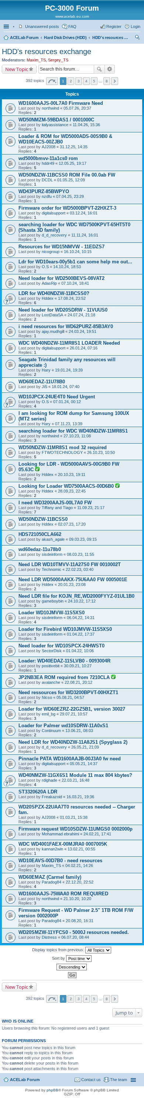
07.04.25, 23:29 (70, 196)
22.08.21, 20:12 (78, 682)
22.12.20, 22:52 (79, 882)
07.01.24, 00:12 (67, 401)
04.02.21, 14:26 (79, 865)
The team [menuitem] (118, 1079)
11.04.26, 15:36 (86, 124)
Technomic (51, 569)
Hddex (48, 298)
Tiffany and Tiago (57, 507)
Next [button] (114, 81)
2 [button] (71, 81)
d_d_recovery (54, 235)
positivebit (50, 666)
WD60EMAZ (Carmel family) (49, 877)
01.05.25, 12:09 (71, 180)
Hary (46, 370)
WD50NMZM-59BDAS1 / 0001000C (56, 119)
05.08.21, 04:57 (70, 697)
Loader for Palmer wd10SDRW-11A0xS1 (63, 725)
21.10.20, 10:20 (77, 898)
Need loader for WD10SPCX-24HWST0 (61, 646)
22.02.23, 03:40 (79, 569)
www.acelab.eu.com (72, 16)
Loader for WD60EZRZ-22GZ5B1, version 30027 (71, 709)
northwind (50, 108)
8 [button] (107, 81)
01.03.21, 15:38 (74, 817)
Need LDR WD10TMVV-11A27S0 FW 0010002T (69, 564)
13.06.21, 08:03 (79, 730)
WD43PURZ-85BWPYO (43, 191)
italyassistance (55, 124)
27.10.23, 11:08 (77, 436)
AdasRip (49, 283)
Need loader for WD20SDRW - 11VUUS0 (62, 310)
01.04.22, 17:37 (81, 634)
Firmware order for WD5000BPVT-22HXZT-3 (67, 208)
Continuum (51, 730)
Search (99, 69)
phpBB (52, 1090)
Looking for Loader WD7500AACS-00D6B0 (66, 486)
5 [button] (94, 81)
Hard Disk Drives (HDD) (65, 37)
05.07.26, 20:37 (77, 108)
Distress (49, 937)
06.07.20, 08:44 (75, 937)
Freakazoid (52, 797)
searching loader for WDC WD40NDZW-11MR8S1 (73, 431)
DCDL (47, 180)
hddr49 (48, 163)
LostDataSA (52, 315)
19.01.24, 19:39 (69, 370)
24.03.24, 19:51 (82, 331)
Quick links (7, 26)
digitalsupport (53, 213)
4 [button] (86, 81)
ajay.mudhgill (53, 331)
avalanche (51, 682)
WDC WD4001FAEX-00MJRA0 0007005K (62, 844)
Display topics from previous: (58, 950)
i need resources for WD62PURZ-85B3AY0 (65, 326)
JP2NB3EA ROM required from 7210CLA (64, 677)
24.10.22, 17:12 (82, 601)
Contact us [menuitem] (91, 1079)
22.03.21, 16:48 (75, 780)
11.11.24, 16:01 (84, 235)
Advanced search (110, 69)
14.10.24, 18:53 (67, 266)
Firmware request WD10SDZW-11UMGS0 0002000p (75, 829)
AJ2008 (48, 147)
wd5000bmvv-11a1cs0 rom (48, 158)
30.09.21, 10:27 (78, 666)
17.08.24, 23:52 (72, 298)
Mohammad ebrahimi (60, 834)
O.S (45, 266)
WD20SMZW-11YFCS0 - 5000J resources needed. (73, 932)
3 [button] (79, 81)
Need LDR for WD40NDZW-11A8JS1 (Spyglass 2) (72, 742)
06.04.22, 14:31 (81, 617)
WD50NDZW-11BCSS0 (43, 519)
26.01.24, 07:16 (83, 348)
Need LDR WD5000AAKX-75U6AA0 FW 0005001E (72, 579)
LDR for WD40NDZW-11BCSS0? (53, 293)
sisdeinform (52, 554)
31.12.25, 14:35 (74, 147)
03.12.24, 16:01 (83, 213)
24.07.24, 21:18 (81, 315)
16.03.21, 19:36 (80, 797)
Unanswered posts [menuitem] (42, 26)
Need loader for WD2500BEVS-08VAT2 (61, 278)
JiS (44, 386)
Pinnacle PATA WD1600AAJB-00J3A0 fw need (69, 758)
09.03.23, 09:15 (83, 539)
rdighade (49, 780)
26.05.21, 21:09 (85, 747)
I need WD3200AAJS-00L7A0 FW (55, 502)
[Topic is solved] (37, 470)
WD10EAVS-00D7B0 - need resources (60, 860)
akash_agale (53, 539)
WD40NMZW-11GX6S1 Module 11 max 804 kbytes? (75, 775)
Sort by (59, 958)
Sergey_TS (58, 60)
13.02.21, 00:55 (81, 849)
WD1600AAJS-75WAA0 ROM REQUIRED (63, 893)
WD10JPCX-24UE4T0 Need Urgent (56, 396)
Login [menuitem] (135, 26)
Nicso (47, 697)
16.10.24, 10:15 (78, 251)
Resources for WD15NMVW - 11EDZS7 (61, 246)
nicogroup (50, 251)
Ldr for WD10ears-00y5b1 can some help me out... (75, 261)
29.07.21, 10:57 (74, 714)
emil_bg (48, 714)
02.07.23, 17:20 (72, 524)
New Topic (16, 69)
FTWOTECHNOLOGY (62, 452)
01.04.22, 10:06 (80, 651)
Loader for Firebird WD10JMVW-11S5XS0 (65, 629)
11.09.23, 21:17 (90, 507)
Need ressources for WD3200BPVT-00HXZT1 (68, 692)
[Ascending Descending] (72, 967)
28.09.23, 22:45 (72, 491)
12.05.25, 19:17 (72, 163)
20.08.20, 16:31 (79, 920)
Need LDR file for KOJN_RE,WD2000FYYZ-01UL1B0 (76, 596)
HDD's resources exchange (110, 37)
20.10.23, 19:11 (71, 474)
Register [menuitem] (113, 26)
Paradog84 (51, 882)
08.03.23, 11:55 (80, 554)
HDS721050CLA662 (39, 534)
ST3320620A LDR (37, 792)
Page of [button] (52, 81)
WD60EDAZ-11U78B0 (41, 381)
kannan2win (52, 849)
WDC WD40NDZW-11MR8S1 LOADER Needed (69, 343)
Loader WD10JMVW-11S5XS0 (51, 612)
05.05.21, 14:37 (83, 763)
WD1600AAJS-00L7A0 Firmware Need (60, 103)
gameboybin (53, 601)
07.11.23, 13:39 (68, 424)
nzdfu (47, 196)
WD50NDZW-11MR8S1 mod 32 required (62, 447)
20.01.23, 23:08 (72, 584)
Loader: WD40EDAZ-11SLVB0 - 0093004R (64, 661)
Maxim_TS (36, 60)
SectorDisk (52, 651)
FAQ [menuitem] (72, 26)
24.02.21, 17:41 (97, 834)
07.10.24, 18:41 (75, 283)
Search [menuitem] (137, 38)
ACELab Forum (24, 37)
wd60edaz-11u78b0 (39, 549)
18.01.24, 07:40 (65, 386)
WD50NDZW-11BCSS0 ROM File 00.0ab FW (66, 175)
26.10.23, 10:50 (101, 452)
